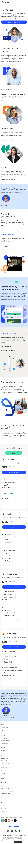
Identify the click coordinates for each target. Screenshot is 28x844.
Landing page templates (6, 738)
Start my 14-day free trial (14, 22)
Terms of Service (18, 835)
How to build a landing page (7, 791)
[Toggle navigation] (26, 2)
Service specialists (5, 763)
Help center (3, 808)
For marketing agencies (7, 179)
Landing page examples (6, 796)
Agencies (3, 750)
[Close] (25, 838)
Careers (3, 775)
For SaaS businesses (6, 101)
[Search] (24, 2)
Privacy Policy (10, 835)
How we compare (5, 740)
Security (4, 835)
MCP (2, 730)
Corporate (3, 770)
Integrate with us (5, 788)
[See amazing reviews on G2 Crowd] (20, 831)
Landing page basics (5, 793)
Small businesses (4, 758)
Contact (3, 806)
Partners (3, 778)
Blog (2, 785)
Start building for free (14, 472)
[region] (14, 840)
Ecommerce (3, 753)
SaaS (2, 755)
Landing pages (4, 727)
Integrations (4, 732)
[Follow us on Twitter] (16, 831)
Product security (4, 743)
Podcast (3, 798)
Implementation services (4, 812)
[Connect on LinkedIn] (12, 831)
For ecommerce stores (7, 140)
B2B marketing (4, 760)
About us (3, 773)
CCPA (24, 835)
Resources (4, 782)
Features (3, 735)
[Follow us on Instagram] (8, 831)
